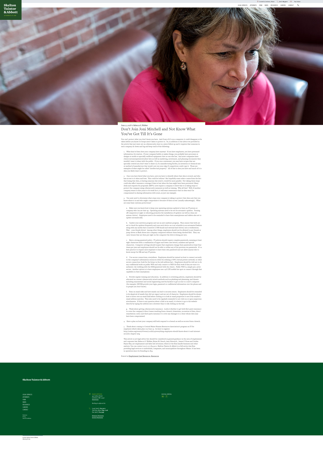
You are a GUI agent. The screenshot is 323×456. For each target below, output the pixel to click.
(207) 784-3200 (283, 1)
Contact (291, 5)
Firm (260, 5)
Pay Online (297, 1)
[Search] (298, 5)
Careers (283, 5)
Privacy (24, 416)
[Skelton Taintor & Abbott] (11, 10)
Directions (95, 400)
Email (291, 1)
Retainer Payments (98, 416)
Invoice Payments (97, 418)
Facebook (166, 396)
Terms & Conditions (27, 418)
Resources (274, 5)
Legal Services (242, 5)
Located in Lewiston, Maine (266, 1)
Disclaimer (25, 415)
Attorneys (253, 5)
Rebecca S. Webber (140, 125)
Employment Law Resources (139, 356)
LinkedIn (163, 396)
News (266, 5)
